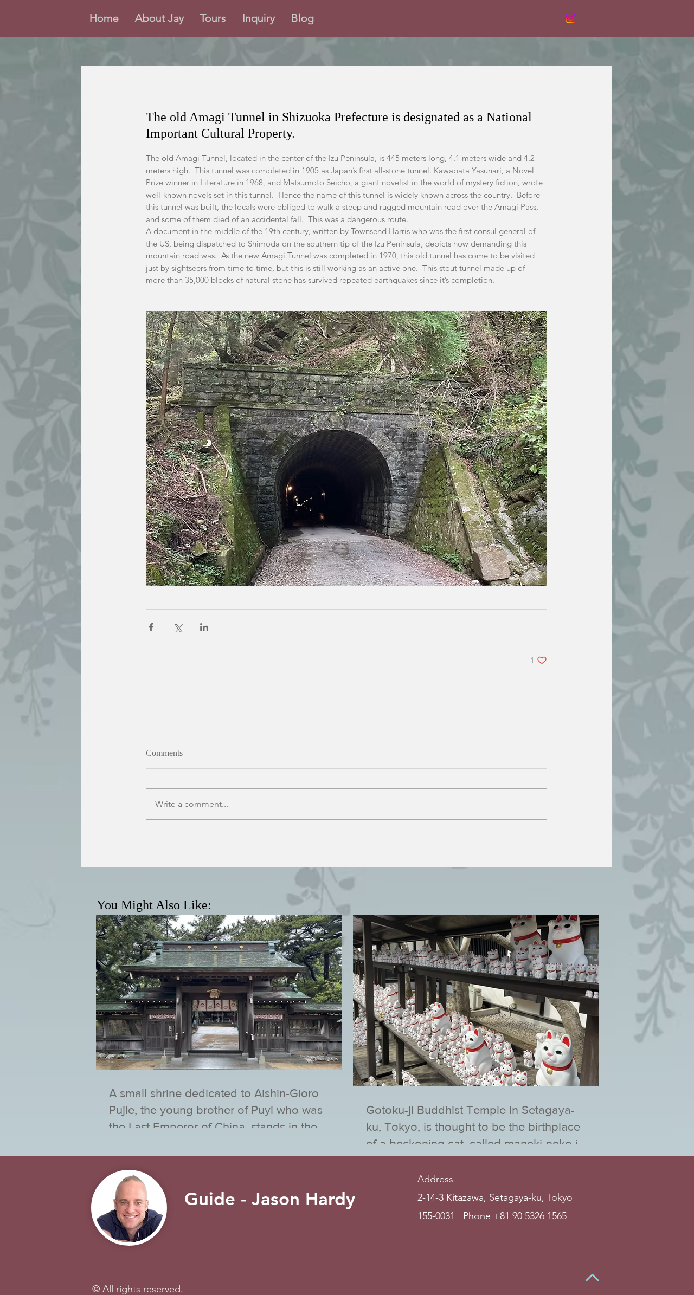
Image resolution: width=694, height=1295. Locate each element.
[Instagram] (570, 18)
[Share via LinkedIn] (204, 627)
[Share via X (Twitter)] (177, 627)
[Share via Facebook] (151, 627)
